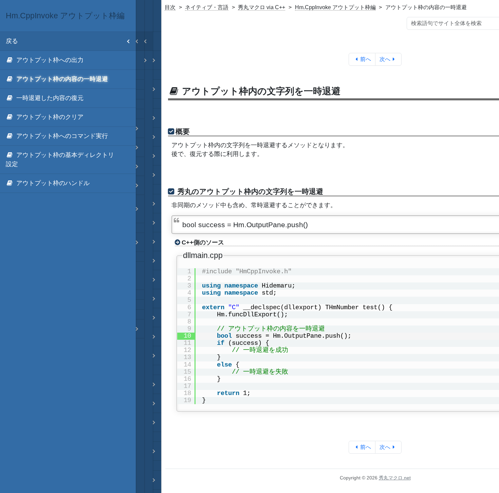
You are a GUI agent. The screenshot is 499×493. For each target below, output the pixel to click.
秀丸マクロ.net (395, 477)
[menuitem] (68, 60)
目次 (170, 7)
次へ (385, 59)
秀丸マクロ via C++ (261, 7)
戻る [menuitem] (12, 41)
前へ (365, 59)
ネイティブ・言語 (206, 7)
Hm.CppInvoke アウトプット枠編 (335, 7)
